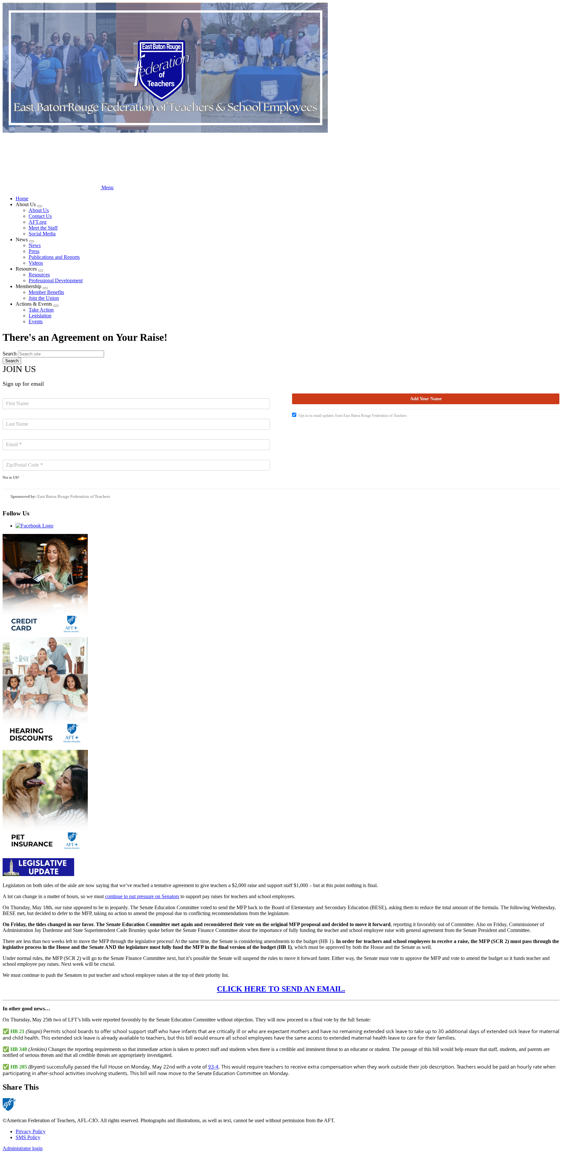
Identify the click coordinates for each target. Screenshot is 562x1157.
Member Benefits (46, 292)
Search (10, 353)
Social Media (42, 233)
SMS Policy (28, 1137)
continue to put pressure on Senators (142, 896)
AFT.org (38, 222)
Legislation (40, 315)
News (35, 245)
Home (22, 198)
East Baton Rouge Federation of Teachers (73, 496)
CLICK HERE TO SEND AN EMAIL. (281, 989)
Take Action (41, 310)
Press (34, 251)
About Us (39, 210)
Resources (39, 274)
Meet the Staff (43, 228)
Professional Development (56, 280)
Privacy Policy (31, 1131)
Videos (36, 263)
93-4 (213, 1066)
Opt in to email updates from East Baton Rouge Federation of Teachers (353, 415)
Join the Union (44, 298)
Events (36, 321)
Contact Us (40, 216)
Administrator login (23, 1148)
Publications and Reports (54, 257)
